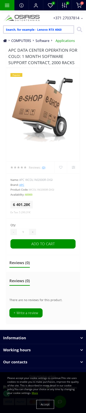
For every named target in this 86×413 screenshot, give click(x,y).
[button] (36, 5)
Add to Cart (43, 243)
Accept (45, 404)
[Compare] (73, 167)
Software (42, 40)
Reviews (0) (19, 262)
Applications (65, 40)
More (35, 393)
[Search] (78, 29)
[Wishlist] (60, 167)
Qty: (13, 225)
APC (21, 185)
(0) (43, 167)
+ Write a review (26, 313)
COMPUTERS (21, 40)
